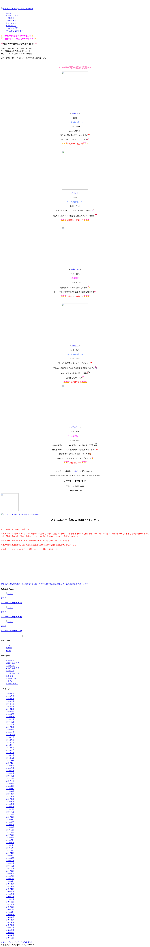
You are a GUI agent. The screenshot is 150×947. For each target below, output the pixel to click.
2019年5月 (10, 902)
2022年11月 (10, 794)
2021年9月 (10, 830)
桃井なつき (75, 269)
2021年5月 (10, 840)
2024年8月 (10, 740)
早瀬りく (75, 113)
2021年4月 (10, 842)
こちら (74, 471)
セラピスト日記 (12, 28)
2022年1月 (10, 819)
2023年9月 (10, 768)
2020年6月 (10, 868)
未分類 (8, 650)
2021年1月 (10, 850)
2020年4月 (10, 873)
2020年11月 (10, 855)
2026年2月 (10, 709)
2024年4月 (10, 750)
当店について (11, 25)
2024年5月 (10, 747)
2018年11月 (10, 917)
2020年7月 (10, 866)
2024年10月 (10, 734)
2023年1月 (10, 788)
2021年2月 (10, 848)
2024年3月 (10, 752)
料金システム (11, 23)
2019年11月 (10, 886)
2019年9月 (10, 891)
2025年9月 (10, 719)
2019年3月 (10, 907)
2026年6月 (10, 698)
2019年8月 (10, 894)
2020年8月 (10, 863)
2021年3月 (10, 845)
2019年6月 (10, 899)
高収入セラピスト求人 (14, 31)
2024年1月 (10, 758)
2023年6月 (10, 776)
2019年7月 (10, 896)
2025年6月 (10, 727)
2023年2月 (10, 786)
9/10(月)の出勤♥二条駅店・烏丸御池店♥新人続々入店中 (66, 584)
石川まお (75, 193)
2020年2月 (10, 878)
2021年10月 (10, 827)
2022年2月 (10, 817)
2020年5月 (10, 871)
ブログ (3, 598)
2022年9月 (10, 799)
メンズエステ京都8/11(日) (11, 630)
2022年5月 (10, 809)
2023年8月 (10, 770)
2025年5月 (10, 729)
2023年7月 (10, 773)
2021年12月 (10, 822)
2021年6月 (10, 837)
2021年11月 (10, 824)
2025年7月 (10, 724)
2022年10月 (10, 796)
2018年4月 (10, 935)
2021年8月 (10, 832)
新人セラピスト (12, 15)
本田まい (75, 345)
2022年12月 (10, 791)
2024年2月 (10, 755)
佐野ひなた (75, 427)
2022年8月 (10, 801)
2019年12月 (10, 884)
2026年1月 (10, 711)
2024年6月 (10, 745)
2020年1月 (10, 881)
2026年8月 (10, 693)
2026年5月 (10, 701)
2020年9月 (10, 860)
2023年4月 (10, 781)
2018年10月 (10, 920)
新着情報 (9, 648)
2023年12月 (10, 760)
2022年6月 (10, 806)
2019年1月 (10, 912)
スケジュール (11, 20)
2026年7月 (10, 696)
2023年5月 (10, 778)
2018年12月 (10, 914)
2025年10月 (10, 716)
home (8, 13)
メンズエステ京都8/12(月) (11, 617)
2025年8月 (10, 722)
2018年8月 (10, 925)
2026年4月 (10, 704)
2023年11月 (10, 763)
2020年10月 (10, 858)
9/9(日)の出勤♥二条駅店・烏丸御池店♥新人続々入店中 (22, 584)
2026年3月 (10, 706)
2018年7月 (10, 927)
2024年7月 (10, 742)
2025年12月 (10, 714)
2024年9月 (10, 737)
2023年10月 (10, 765)
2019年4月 (10, 904)
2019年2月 (10, 909)
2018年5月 (10, 932)
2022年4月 (10, 812)
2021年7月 (10, 835)
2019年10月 (10, 889)
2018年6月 (10, 930)
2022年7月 (10, 804)
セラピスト (10, 18)
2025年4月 (10, 732)
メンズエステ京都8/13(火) (11, 602)
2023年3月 (10, 783)
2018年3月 (10, 938)
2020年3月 (10, 876)
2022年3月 (10, 814)
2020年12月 (10, 853)
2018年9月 (10, 922)
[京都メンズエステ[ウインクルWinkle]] (17, 8)
